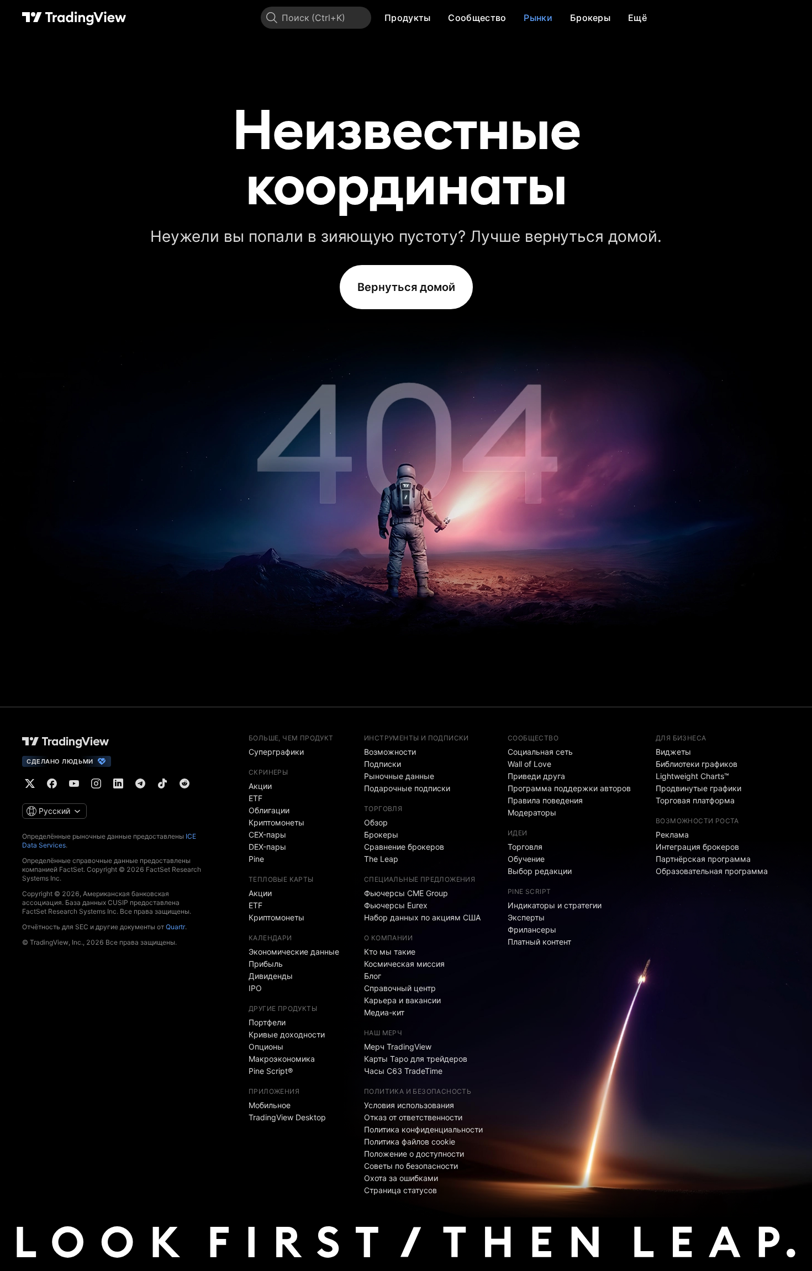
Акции (260, 786)
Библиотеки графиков (696, 764)
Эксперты (526, 917)
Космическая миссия (404, 963)
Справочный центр (400, 988)
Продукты (407, 17)
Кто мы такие (389, 951)
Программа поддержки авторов (569, 788)
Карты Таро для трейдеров (415, 1058)
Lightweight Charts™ (692, 776)
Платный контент (539, 941)
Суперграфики (276, 751)
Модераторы (532, 812)
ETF (255, 798)
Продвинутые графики (698, 788)
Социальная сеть (540, 751)
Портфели (267, 1022)
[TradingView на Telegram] (140, 783)
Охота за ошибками (401, 1178)
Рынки (538, 17)
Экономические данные (294, 951)
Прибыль (266, 963)
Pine (256, 859)
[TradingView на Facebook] (52, 783)
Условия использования (409, 1105)
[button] (439, 18)
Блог (372, 976)
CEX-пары (267, 834)
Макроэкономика (282, 1058)
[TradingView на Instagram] (96, 783)
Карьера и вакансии (402, 1000)
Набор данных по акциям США (422, 917)
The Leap (381, 859)
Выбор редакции (540, 871)
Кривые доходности (287, 1034)
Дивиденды (271, 976)
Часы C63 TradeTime (403, 1071)
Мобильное (270, 1105)
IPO (255, 988)
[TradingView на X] (30, 783)
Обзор (376, 822)
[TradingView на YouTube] (74, 783)
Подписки (382, 764)
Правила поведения (545, 800)
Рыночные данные (399, 776)
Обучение (526, 859)
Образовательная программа (712, 871)
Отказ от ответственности (413, 1117)
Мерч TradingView (397, 1046)
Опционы (266, 1046)
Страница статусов (400, 1190)
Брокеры (590, 17)
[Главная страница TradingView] (74, 17)
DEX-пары (267, 846)
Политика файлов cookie (409, 1141)
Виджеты (673, 751)
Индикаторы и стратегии (555, 905)
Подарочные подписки (407, 788)
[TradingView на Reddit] (184, 783)
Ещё (637, 17)
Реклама (672, 834)
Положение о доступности (414, 1153)
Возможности (390, 751)
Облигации (269, 810)
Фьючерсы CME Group (406, 893)
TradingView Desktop (287, 1117)
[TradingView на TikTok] (162, 783)
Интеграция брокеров (697, 846)
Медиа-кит (384, 1012)
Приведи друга (536, 776)
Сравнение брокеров (404, 846)
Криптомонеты (276, 822)
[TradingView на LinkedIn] (118, 783)
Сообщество (477, 17)
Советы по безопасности (411, 1166)
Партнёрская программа (703, 859)
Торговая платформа (695, 800)
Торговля (525, 846)
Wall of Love (529, 764)
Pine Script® (271, 1071)
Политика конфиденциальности (423, 1129)
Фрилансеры (532, 929)
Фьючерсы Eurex (396, 905)
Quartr (175, 927)
